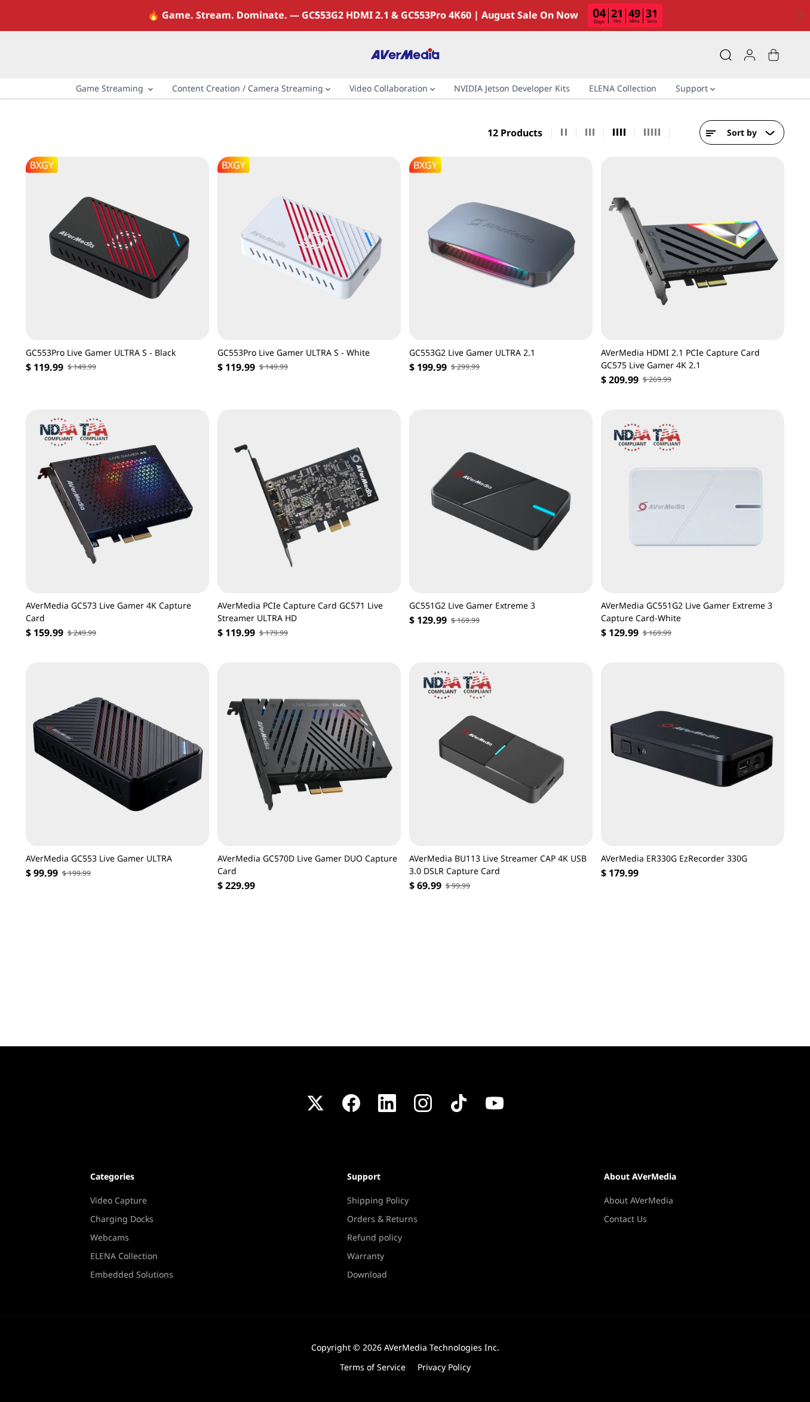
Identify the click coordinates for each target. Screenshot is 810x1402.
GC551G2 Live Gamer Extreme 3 (472, 605)
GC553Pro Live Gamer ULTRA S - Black (101, 352)
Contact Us (625, 1218)
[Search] (726, 55)
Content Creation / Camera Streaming (249, 88)
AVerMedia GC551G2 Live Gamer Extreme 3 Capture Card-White (686, 612)
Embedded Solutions (131, 1274)
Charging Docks (122, 1218)
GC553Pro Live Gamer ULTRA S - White (293, 352)
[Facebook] (351, 1103)
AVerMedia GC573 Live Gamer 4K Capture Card (108, 612)
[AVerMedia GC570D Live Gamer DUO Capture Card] (309, 754)
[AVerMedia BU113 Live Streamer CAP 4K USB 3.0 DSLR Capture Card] (501, 754)
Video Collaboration (389, 88)
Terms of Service (373, 1367)
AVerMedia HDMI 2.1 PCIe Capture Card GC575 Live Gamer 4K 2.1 (680, 359)
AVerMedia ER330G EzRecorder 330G (674, 858)
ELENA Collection (622, 88)
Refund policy (374, 1237)
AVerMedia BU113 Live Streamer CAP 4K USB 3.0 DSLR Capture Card (498, 864)
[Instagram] (423, 1103)
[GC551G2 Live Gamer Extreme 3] (501, 501)
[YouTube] (495, 1103)
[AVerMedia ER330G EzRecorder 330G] (692, 754)
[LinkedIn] (387, 1103)
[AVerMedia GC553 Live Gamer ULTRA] (117, 754)
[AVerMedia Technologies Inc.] (405, 54)
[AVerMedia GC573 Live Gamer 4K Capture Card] (117, 501)
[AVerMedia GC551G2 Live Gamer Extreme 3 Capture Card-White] (692, 501)
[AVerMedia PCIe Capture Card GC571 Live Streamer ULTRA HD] (309, 501)
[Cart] (773, 55)
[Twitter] (315, 1103)
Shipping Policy (378, 1200)
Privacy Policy (444, 1367)
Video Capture (118, 1200)
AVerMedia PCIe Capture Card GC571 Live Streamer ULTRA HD (300, 612)
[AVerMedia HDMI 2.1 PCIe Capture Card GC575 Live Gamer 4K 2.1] (692, 248)
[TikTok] (459, 1103)
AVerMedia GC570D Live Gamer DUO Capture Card (307, 864)
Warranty (365, 1256)
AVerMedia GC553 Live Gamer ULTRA (99, 858)
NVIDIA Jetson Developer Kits (512, 88)
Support (693, 88)
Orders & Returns (382, 1218)
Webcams (109, 1237)
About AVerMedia (638, 1200)
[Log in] (749, 55)
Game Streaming (112, 88)
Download (367, 1274)
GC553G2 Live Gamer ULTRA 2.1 (472, 352)
